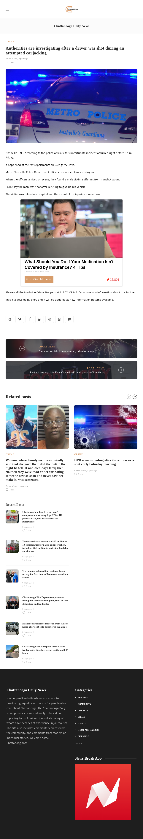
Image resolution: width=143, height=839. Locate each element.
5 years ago (23, 58)
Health (82, 723)
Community (84, 704)
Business (83, 697)
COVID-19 (83, 710)
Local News (47, 347)
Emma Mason (12, 58)
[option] (37, 447)
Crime (10, 41)
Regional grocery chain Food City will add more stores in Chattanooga (67, 372)
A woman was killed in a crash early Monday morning (67, 351)
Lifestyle (83, 736)
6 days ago (27, 527)
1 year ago (23, 486)
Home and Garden (88, 730)
